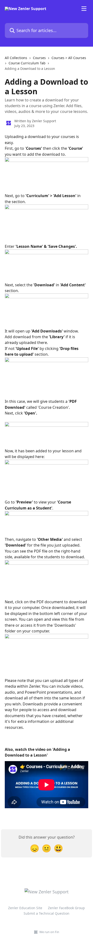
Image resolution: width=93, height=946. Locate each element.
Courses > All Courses (69, 57)
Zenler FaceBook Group (66, 908)
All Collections (16, 57)
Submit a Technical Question (46, 913)
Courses (39, 57)
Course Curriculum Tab (27, 63)
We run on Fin (49, 932)
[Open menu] (84, 8)
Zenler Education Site (25, 908)
